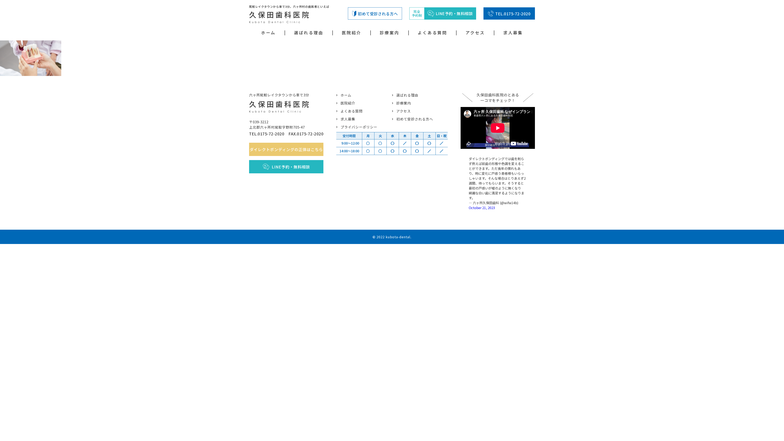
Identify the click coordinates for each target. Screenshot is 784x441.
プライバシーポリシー (359, 127)
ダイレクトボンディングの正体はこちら (286, 149)
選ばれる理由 (308, 33)
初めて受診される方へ (378, 13)
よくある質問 (432, 33)
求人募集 (513, 33)
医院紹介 (351, 33)
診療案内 (389, 33)
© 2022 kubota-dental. (392, 236)
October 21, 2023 (482, 207)
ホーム (268, 33)
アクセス (475, 33)
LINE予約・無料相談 (291, 166)
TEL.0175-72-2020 (512, 13)
